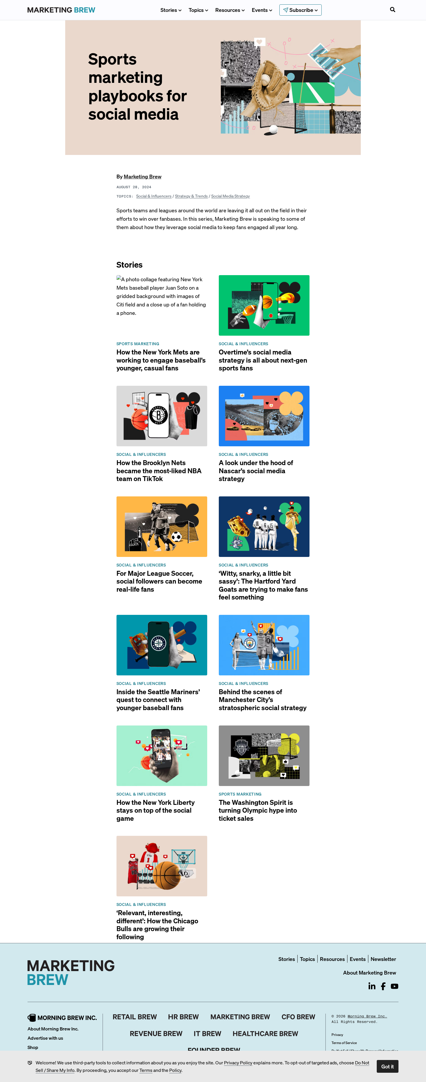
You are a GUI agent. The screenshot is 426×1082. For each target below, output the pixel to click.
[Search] (392, 10)
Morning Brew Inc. (367, 1016)
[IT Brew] (207, 1033)
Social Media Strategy (230, 195)
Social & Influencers (154, 195)
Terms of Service (344, 1043)
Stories (169, 9)
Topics (196, 9)
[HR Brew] (183, 1016)
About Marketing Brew (369, 972)
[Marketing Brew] (240, 1016)
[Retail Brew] (135, 1016)
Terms (145, 1070)
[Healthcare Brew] (265, 1033)
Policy (175, 1070)
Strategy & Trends (191, 195)
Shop (33, 1047)
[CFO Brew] (299, 1016)
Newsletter (383, 958)
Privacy (337, 1034)
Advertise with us (45, 1038)
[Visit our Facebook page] (383, 986)
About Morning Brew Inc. (53, 1029)
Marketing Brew (142, 176)
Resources (227, 9)
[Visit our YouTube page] (394, 986)
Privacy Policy (238, 1062)
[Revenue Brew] (156, 1033)
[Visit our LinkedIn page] (372, 986)
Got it (387, 1066)
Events (260, 9)
